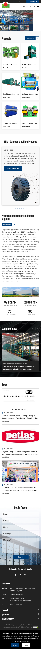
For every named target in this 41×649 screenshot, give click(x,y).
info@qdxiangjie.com (17, 594)
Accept (15, 645)
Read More (30, 38)
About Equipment (13, 168)
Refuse (26, 645)
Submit (20, 557)
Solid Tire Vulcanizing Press (11, 65)
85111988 (27, 601)
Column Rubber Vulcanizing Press (30, 94)
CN (34, 6)
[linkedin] (20, 574)
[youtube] (25, 574)
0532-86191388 (16, 601)
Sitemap (14, 630)
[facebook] (16, 574)
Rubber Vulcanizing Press (30, 65)
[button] (32, 328)
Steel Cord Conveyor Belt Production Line (11, 94)
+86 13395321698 (17, 598)
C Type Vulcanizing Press (11, 123)
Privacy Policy (24, 630)
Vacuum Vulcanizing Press (30, 123)
